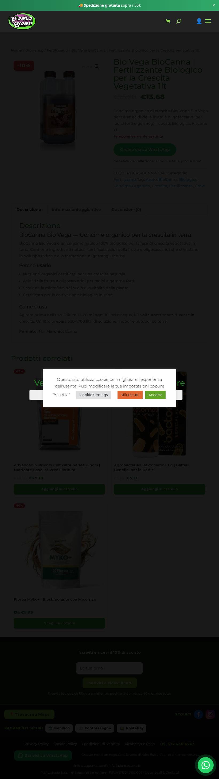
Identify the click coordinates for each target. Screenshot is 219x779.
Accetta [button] (155, 395)
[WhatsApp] (206, 765)
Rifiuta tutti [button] (130, 395)
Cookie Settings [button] (94, 395)
